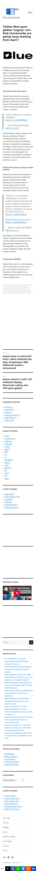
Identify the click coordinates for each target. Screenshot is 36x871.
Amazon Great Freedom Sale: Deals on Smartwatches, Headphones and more (18, 735)
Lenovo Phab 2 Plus (12, 798)
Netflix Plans (10, 754)
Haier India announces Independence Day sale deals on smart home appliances (19, 693)
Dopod (7, 449)
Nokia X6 (8, 502)
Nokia (7, 436)
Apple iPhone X (10, 418)
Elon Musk (8, 287)
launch (30, 101)
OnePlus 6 (8, 407)
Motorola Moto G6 (12, 507)
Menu (30, 12)
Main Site (6, 818)
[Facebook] (12, 868)
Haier (7, 465)
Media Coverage (9, 837)
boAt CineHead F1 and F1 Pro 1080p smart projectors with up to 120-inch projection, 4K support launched (19, 677)
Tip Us (5, 850)
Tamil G (5, 285)
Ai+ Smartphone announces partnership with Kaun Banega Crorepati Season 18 (16, 661)
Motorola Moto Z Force (13, 806)
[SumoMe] (33, 868)
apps (21, 285)
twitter (14, 287)
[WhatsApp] (18, 868)
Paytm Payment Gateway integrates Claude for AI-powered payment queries (18, 669)
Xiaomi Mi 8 (9, 410)
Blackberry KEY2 (11, 505)
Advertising (7, 841)
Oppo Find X (9, 494)
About (5, 832)
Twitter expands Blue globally (17, 291)
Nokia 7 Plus (9, 420)
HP (6, 470)
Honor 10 (8, 412)
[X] (7, 868)
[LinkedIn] (23, 868)
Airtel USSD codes (11, 765)
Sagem (7, 463)
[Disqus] (18, 323)
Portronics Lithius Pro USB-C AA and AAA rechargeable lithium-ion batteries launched (19, 719)
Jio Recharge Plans (12, 762)
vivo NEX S (9, 499)
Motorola (8, 444)
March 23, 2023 (12, 128)
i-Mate (7, 447)
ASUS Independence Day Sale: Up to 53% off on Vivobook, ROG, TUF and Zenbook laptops (18, 685)
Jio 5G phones (10, 759)
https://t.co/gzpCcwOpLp (16, 214)
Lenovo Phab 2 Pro (12, 801)
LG (6, 455)
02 (6, 457)
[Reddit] (28, 868)
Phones (6, 823)
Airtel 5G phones (11, 757)
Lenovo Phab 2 (10, 796)
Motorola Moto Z (11, 804)
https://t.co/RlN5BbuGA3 (15, 222)
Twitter (30, 285)
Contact (6, 846)
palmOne (8, 468)
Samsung (8, 441)
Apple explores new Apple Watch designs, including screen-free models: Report (17, 701)
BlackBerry (9, 460)
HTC (6, 452)
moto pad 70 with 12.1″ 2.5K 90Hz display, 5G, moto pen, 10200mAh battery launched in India (17, 727)
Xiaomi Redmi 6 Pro (12, 497)
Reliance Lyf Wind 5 (12, 809)
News (25, 285)
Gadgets (6, 827)
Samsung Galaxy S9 (12, 415)
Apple (7, 478)
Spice (7, 473)
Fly (6, 476)
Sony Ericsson (10, 439)
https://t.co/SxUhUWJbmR (16, 120)
